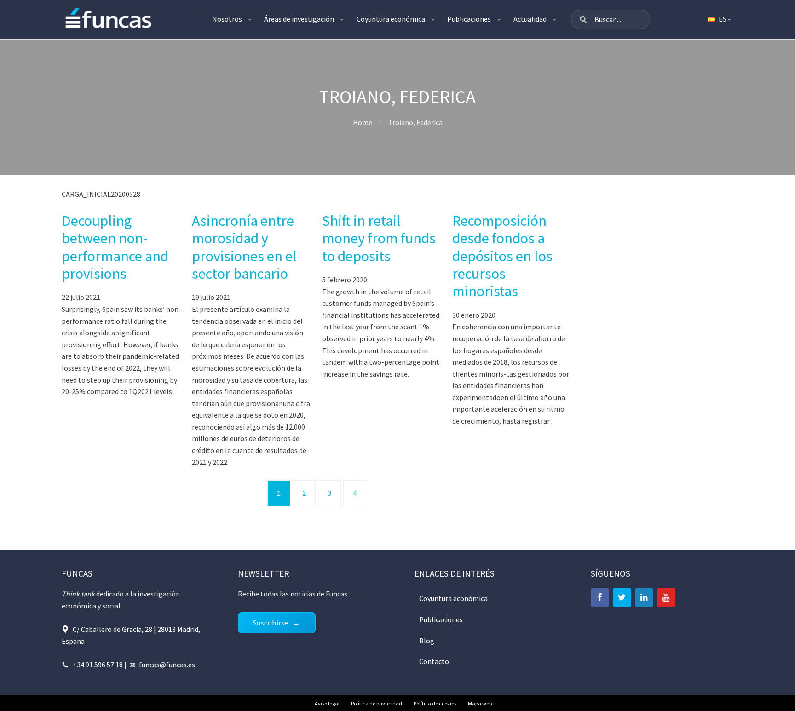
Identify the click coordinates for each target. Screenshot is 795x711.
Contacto (434, 661)
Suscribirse (270, 622)
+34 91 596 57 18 (98, 664)
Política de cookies (435, 703)
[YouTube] (666, 597)
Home (362, 122)
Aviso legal (327, 703)
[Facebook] (600, 597)
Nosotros (227, 18)
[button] (583, 19)
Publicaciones (469, 18)
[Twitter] (622, 597)
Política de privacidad (376, 703)
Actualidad (530, 18)
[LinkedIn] (644, 597)
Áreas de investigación (299, 18)
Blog (426, 640)
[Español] (718, 19)
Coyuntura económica (391, 18)
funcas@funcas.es (167, 664)
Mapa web (480, 703)
